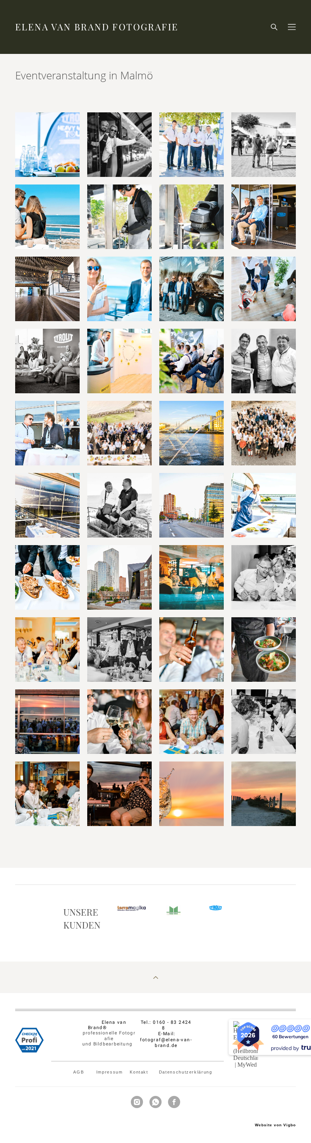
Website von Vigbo (275, 1125)
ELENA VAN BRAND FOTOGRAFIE (96, 27)
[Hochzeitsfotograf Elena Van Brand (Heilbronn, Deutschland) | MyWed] (245, 1064)
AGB (79, 1072)
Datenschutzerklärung (185, 1072)
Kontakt (141, 1072)
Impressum (109, 1072)
